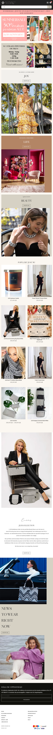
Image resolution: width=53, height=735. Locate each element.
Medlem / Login (4, 719)
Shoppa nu (26, 80)
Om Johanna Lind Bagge (6, 713)
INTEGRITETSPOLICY (32, 713)
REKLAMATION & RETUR (32, 711)
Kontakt (3, 717)
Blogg (2, 711)
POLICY (29, 717)
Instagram (3, 715)
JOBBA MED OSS (4, 721)
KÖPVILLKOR (30, 715)
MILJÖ (29, 719)
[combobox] (26, 7)
